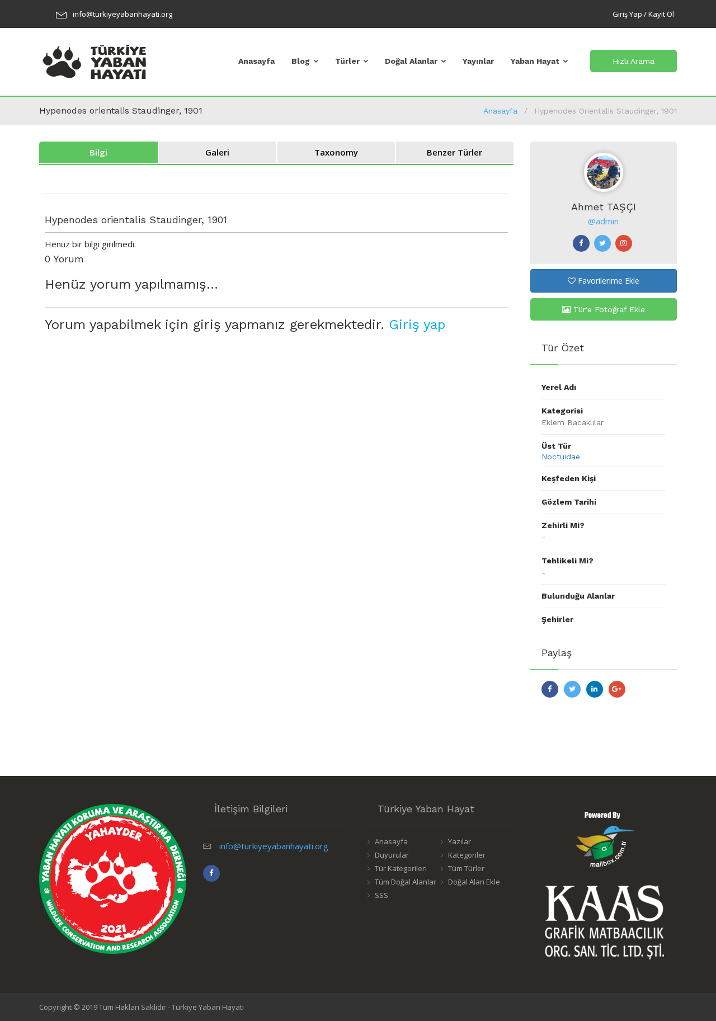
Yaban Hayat (535, 61)
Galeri (217, 152)
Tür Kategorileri (401, 868)
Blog (300, 61)
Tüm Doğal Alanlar (405, 881)
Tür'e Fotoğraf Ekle (608, 309)
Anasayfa (256, 61)
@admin (603, 221)
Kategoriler (467, 854)
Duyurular (392, 854)
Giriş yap (417, 324)
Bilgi (98, 152)
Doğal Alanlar (411, 61)
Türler (347, 61)
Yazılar (459, 841)
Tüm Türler (466, 868)
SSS (381, 895)
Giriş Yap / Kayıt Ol (643, 14)
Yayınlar (478, 61)
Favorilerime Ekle (607, 280)
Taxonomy (336, 152)
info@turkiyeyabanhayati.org (122, 14)
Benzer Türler (454, 152)
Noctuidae (560, 456)
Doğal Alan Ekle (474, 881)
